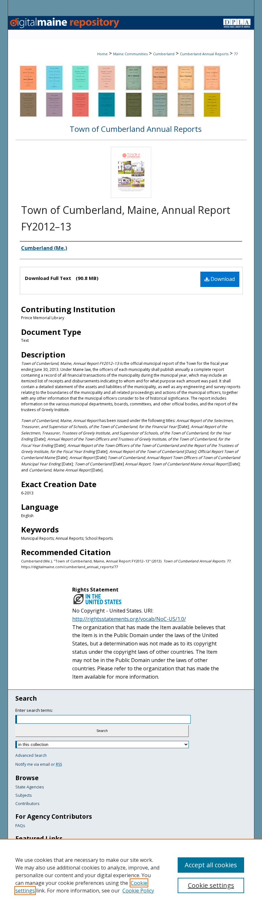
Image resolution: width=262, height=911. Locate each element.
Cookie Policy (138, 890)
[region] (131, 875)
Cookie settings (211, 885)
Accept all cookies (211, 865)
